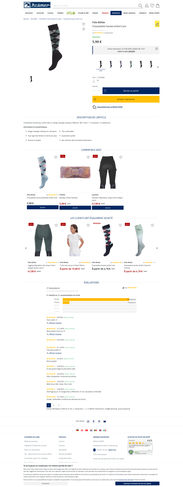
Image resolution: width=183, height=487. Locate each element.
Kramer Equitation (101, 437)
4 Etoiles (56, 302)
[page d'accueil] (37, 4)
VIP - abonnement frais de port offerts (38, 454)
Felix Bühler (33, 19)
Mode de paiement (31, 441)
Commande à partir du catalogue (36, 458)
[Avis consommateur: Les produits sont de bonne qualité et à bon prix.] (140, 447)
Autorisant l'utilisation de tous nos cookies (137, 483)
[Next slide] (84, 47)
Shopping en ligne (32, 437)
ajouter (42, 207)
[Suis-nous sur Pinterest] (99, 421)
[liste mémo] (152, 5)
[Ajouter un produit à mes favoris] (84, 24)
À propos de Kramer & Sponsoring (105, 445)
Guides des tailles (65, 458)
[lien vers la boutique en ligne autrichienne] (82, 430)
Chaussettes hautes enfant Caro (72, 19)
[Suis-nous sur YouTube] (105, 421)
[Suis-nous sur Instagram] (88, 421)
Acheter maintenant (126, 99)
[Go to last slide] (26, 248)
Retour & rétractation (32, 449)
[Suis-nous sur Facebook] (94, 421)
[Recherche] (141, 5)
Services (62, 437)
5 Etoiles (56, 299)
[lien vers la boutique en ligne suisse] (87, 430)
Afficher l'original (55, 323)
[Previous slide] (25, 47)
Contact (61, 441)
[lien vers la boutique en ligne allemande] (78, 430)
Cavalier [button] (40, 13)
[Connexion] (147, 5)
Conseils (102, 77)
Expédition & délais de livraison (35, 445)
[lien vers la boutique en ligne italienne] (105, 430)
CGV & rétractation (100, 454)
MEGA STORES (154, 13)
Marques (26, 19)
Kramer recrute (105, 449)
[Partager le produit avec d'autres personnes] (84, 29)
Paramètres (45, 483)
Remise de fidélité (65, 454)
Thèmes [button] (60, 13)
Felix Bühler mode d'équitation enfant (50, 19)
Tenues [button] (95, 13)
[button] (70, 13)
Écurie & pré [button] (83, 13)
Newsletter (63, 449)
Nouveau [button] (29, 13)
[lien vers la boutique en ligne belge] (96, 430)
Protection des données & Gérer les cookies (108, 458)
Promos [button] (105, 13)
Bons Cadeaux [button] (129, 13)
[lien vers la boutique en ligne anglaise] (100, 430)
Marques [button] (116, 13)
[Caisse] (157, 5)
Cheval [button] (50, 13)
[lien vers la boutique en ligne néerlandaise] (91, 430)
